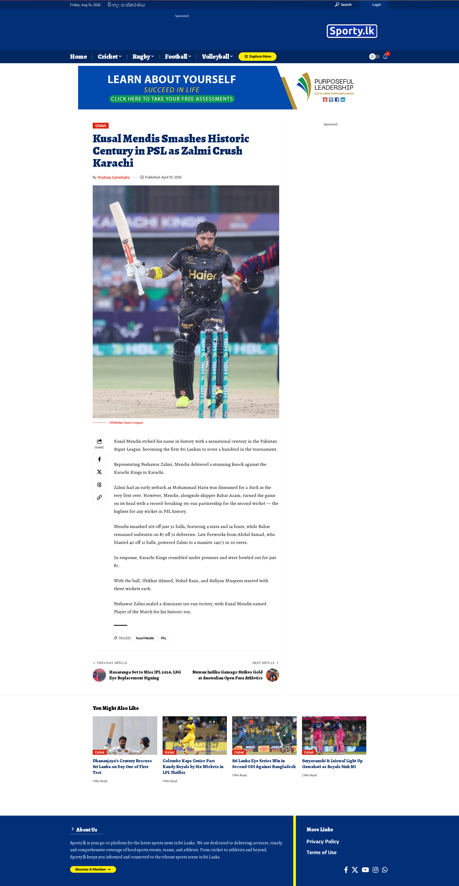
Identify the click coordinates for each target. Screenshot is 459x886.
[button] (343, 4)
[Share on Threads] (99, 484)
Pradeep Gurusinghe (114, 177)
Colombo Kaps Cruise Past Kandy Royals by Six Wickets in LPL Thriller (193, 767)
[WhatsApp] (385, 869)
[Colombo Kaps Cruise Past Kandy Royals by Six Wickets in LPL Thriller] (195, 735)
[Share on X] (99, 472)
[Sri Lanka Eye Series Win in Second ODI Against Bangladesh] (264, 735)
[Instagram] (375, 869)
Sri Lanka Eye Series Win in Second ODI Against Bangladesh (264, 764)
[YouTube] (365, 869)
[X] (354, 869)
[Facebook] (346, 869)
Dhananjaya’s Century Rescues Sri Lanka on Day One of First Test (122, 767)
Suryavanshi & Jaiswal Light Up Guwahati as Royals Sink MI (332, 764)
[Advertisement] (181, 32)
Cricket (100, 125)
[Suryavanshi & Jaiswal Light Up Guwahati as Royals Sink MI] (334, 735)
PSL (164, 638)
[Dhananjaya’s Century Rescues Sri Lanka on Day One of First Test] (125, 735)
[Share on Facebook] (99, 459)
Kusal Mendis (145, 638)
